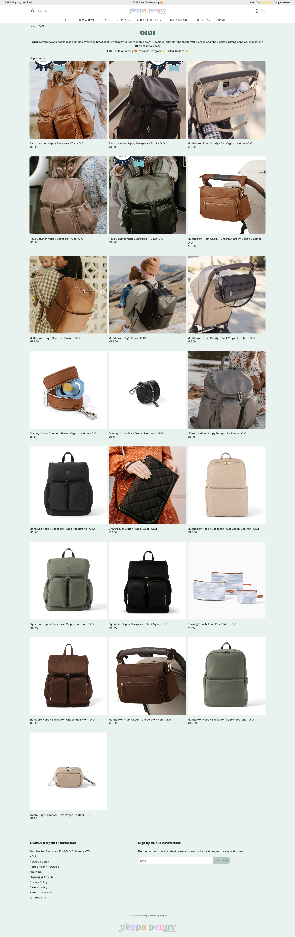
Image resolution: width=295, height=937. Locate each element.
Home (33, 26)
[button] (62, 11)
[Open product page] (68, 100)
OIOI (41, 26)
